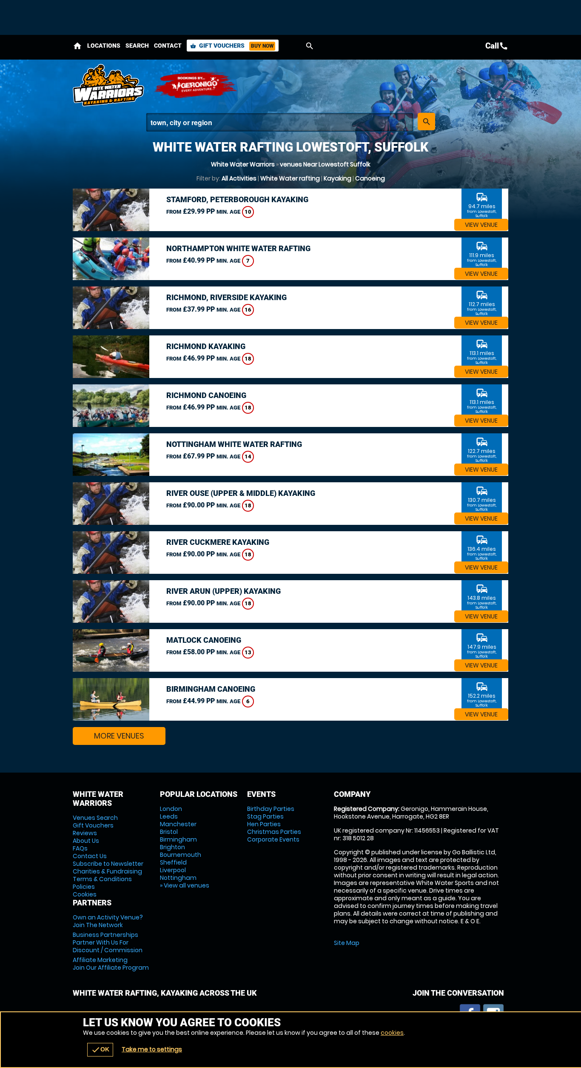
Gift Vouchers (231, 45)
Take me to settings (152, 1049)
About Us (86, 840)
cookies (392, 1032)
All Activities (239, 178)
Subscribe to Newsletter (108, 863)
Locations (103, 45)
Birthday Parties (270, 809)
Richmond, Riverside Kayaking (226, 297)
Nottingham (178, 877)
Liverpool (173, 870)
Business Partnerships (107, 942)
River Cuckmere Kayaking (217, 542)
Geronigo (196, 85)
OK (100, 1049)
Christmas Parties (274, 831)
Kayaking (337, 178)
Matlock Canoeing (203, 640)
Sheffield (173, 862)
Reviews (85, 833)
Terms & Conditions (102, 879)
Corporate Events (273, 839)
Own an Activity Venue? (108, 921)
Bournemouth (180, 854)
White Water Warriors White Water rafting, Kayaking (109, 85)
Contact (168, 45)
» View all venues (184, 885)
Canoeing (370, 178)
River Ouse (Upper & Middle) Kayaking (240, 493)
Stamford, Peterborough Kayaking (237, 199)
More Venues (119, 735)
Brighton (172, 847)
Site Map (346, 943)
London (171, 809)
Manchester (178, 824)
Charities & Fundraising (107, 871)
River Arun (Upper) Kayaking (223, 591)
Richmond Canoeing (206, 395)
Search (137, 45)
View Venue (481, 224)
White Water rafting (290, 178)
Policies (84, 886)
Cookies (85, 894)
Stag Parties (265, 816)
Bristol (169, 831)
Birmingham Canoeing (210, 688)
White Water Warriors (243, 164)
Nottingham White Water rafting (234, 444)
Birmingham (178, 839)
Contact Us (90, 856)
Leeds (169, 816)
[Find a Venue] (279, 122)
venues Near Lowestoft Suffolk (325, 164)
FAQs (80, 848)
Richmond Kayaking (205, 346)
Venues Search (95, 817)
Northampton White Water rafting (238, 248)
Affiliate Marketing (111, 964)
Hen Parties (264, 824)
